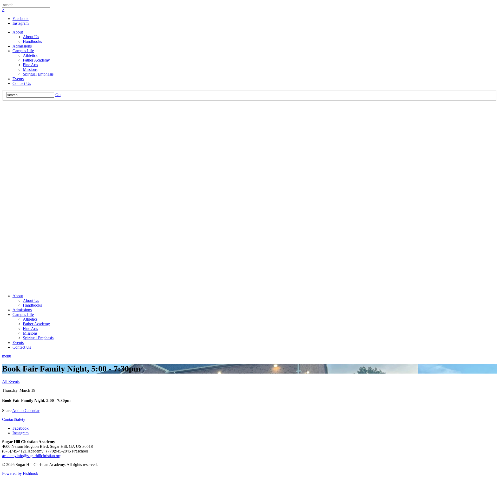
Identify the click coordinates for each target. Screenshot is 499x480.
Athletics (30, 55)
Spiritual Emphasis (38, 74)
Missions (30, 69)
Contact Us (21, 83)
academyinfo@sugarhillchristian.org (31, 456)
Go (58, 94)
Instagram (20, 23)
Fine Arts (30, 65)
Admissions (22, 46)
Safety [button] (20, 419)
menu (6, 356)
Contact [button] (8, 419)
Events (18, 79)
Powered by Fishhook (20, 473)
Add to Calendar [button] (26, 410)
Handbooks (32, 41)
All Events (10, 381)
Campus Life (23, 51)
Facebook (20, 18)
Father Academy (36, 60)
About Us (31, 37)
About (17, 32)
